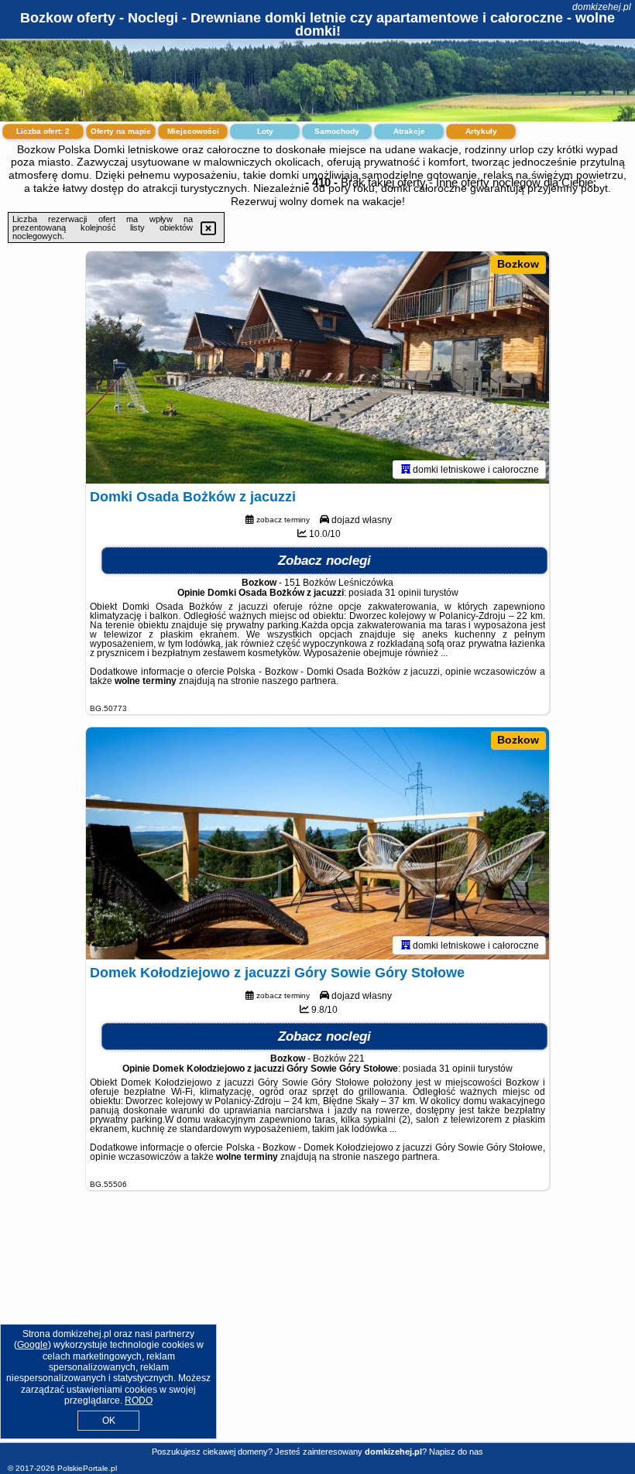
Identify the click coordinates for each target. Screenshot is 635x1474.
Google (32, 1344)
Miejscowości (193, 131)
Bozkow (518, 264)
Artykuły (481, 131)
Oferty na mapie (121, 131)
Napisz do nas (456, 1451)
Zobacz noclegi (324, 560)
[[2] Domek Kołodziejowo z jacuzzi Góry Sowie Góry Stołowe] (317, 843)
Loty (265, 131)
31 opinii (403, 592)
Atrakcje (409, 131)
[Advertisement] (317, 1328)
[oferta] (405, 468)
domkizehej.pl (601, 7)
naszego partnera (299, 680)
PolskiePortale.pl (87, 1468)
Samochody (336, 131)
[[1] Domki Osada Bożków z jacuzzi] (317, 367)
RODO (139, 1400)
